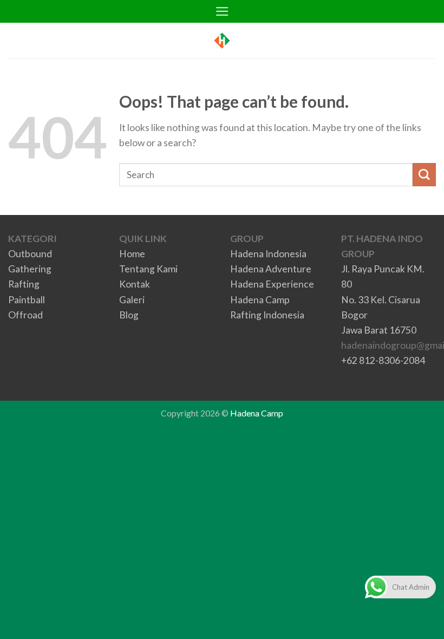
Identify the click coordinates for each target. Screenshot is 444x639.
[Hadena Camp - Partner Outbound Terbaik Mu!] (222, 40)
